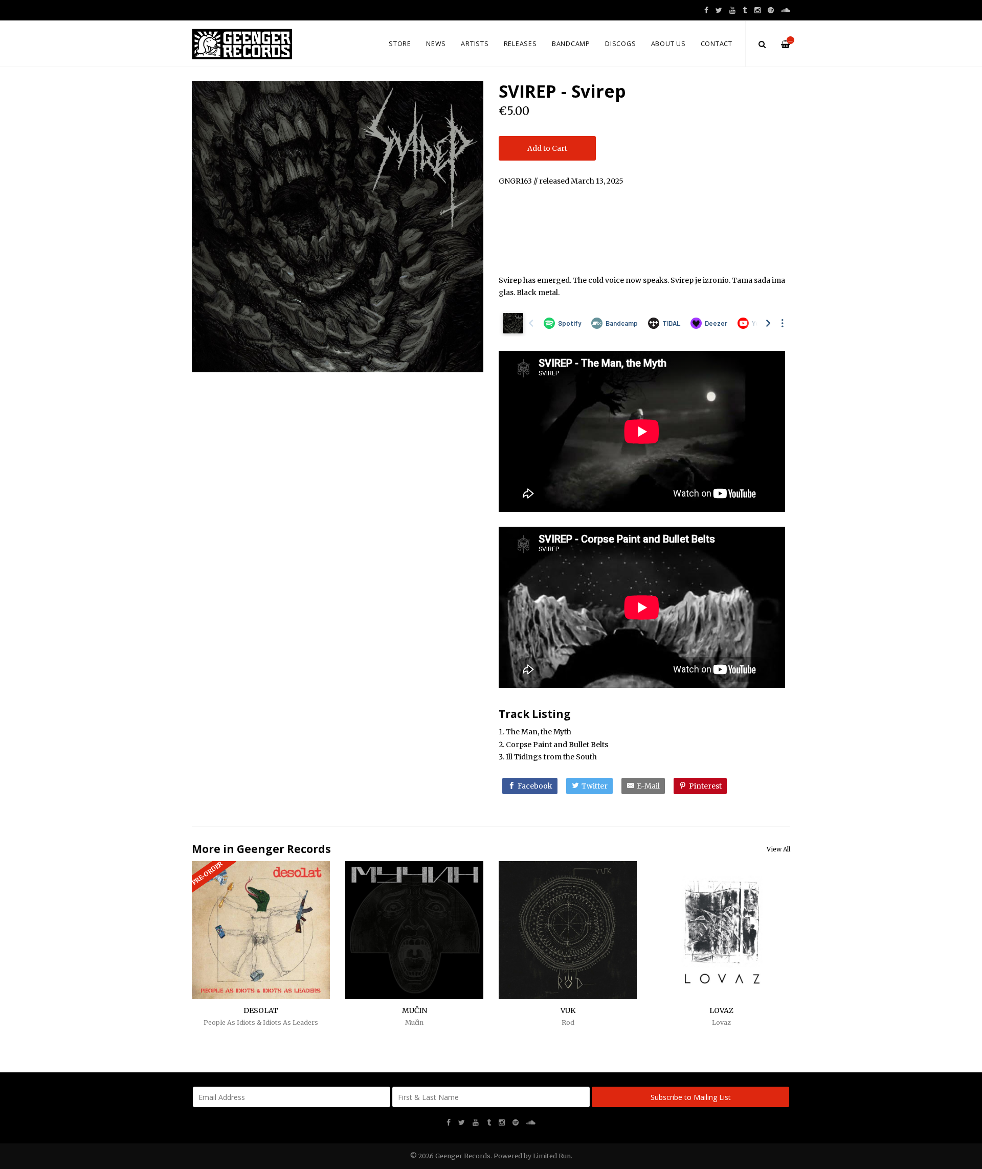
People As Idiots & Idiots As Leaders (261, 1022)
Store (400, 43)
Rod (568, 1022)
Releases (520, 43)
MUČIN (414, 1010)
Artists (474, 43)
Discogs (620, 43)
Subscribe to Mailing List (691, 1097)
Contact (716, 43)
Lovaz (721, 1022)
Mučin (414, 1022)
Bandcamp (571, 43)
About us (668, 43)
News (436, 43)
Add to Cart (547, 148)
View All (778, 849)
